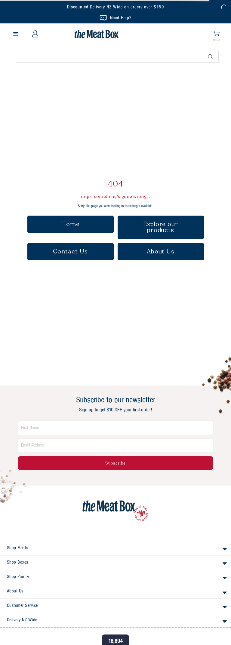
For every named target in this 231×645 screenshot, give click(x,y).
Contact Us (70, 251)
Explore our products (160, 227)
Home (70, 224)
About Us (161, 251)
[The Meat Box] (115, 511)
